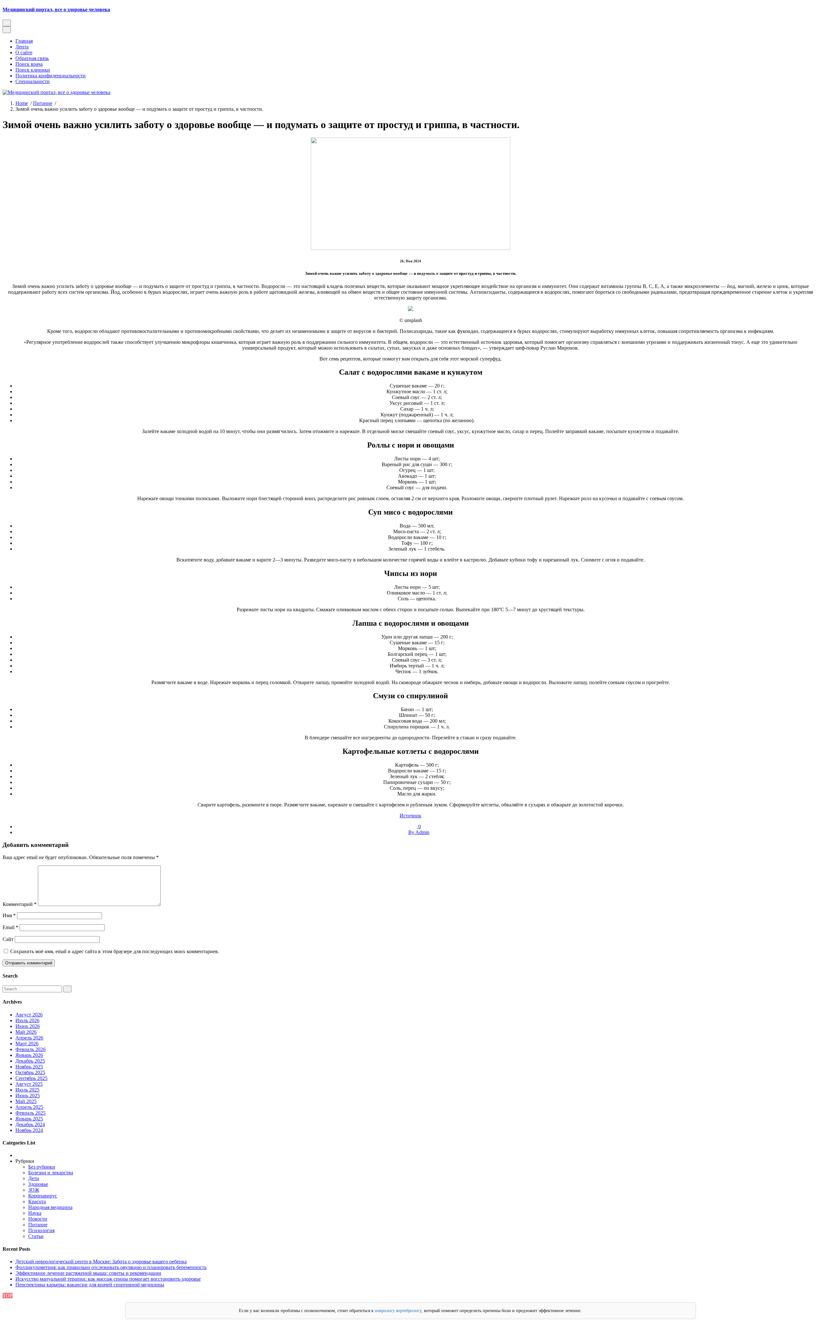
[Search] (67, 989)
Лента (22, 46)
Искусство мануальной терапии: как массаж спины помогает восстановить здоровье (108, 1279)
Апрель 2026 (29, 1037)
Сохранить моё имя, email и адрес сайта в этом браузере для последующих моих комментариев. (114, 951)
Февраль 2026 (30, 1049)
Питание (42, 103)
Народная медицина (50, 1207)
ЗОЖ (33, 1190)
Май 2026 (26, 1032)
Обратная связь (32, 58)
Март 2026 (26, 1043)
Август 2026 (29, 1014)
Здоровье (38, 1184)
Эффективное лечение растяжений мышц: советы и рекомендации (88, 1273)
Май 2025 (26, 1101)
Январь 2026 (29, 1055)
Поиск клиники (32, 70)
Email (10, 927)
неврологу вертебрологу (398, 1310)
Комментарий (20, 904)
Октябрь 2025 (30, 1072)
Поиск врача (29, 64)
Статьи (36, 1236)
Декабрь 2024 (30, 1124)
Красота (37, 1201)
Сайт (8, 939)
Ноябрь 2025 (29, 1066)
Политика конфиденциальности (50, 75)
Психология (41, 1230)
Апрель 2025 (29, 1107)
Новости (37, 1219)
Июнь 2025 (27, 1095)
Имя (9, 915)
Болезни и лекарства (50, 1172)
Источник (410, 815)
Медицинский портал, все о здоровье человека (56, 9)
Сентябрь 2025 (31, 1078)
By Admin (418, 832)
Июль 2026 (27, 1020)
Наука (34, 1213)
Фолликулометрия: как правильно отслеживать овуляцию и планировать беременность (111, 1267)
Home (21, 103)
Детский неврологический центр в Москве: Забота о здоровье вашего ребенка (101, 1261)
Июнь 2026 (27, 1026)
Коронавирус (42, 1195)
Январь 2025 (29, 1118)
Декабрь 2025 (30, 1061)
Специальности (32, 81)
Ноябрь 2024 (29, 1130)
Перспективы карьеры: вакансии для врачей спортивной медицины (89, 1284)
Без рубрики (41, 1167)
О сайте (23, 52)
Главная (24, 41)
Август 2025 (29, 1084)
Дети (33, 1178)
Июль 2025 (27, 1089)
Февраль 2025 (30, 1113)
